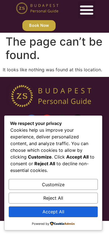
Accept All (53, 211)
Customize (53, 184)
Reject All (53, 198)
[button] (86, 9)
